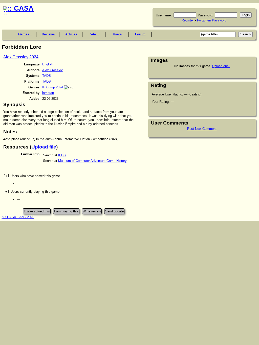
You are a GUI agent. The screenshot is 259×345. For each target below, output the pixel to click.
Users (117, 34)
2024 (33, 57)
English (47, 64)
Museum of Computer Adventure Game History (92, 161)
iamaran (48, 93)
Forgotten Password (211, 20)
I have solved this (37, 211)
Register (188, 20)
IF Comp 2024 (52, 87)
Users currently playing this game (31, 191)
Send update (114, 211)
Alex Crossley (15, 57)
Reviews (48, 34)
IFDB (62, 155)
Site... (94, 34)
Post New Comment (202, 129)
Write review (92, 211)
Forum (140, 34)
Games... (25, 34)
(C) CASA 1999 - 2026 (18, 217)
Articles (71, 34)
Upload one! (221, 66)
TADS (46, 76)
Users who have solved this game (31, 176)
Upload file (43, 147)
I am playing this (66, 211)
